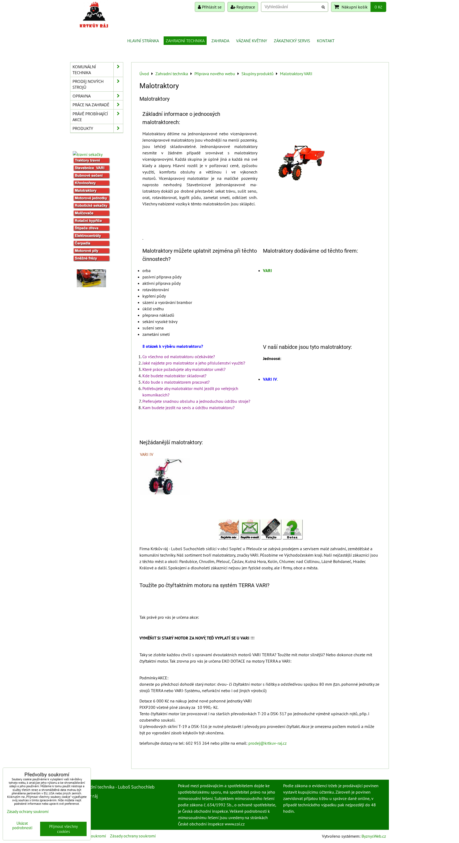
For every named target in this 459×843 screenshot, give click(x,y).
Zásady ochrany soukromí (133, 835)
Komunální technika (84, 69)
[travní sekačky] (88, 154)
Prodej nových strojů (88, 84)
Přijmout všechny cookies (63, 829)
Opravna (82, 96)
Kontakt (325, 40)
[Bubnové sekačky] (91, 177)
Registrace (245, 7)
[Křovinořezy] (91, 184)
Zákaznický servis (292, 40)
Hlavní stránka (143, 40)
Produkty (83, 128)
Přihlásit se (211, 7)
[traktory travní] (91, 161)
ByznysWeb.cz (374, 836)
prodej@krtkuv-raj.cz (267, 743)
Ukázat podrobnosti (22, 825)
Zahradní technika (185, 40)
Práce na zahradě (91, 104)
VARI (267, 270)
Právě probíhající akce (90, 116)
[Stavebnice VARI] (91, 169)
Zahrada (220, 40)
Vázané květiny (251, 40)
